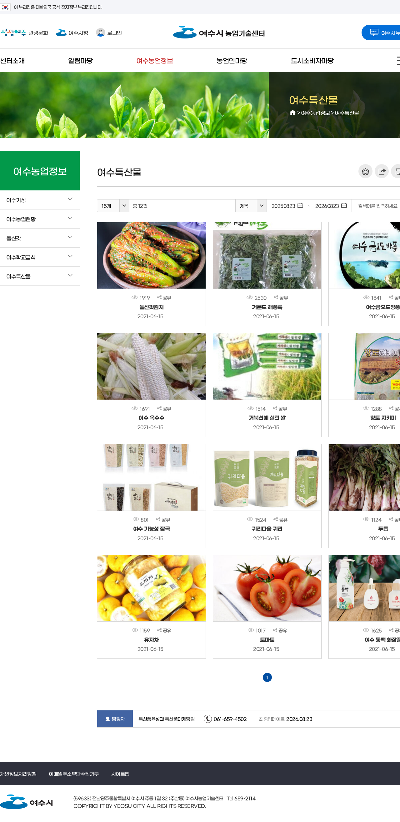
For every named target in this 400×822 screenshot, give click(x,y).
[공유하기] (382, 171)
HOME (293, 112)
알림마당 (80, 60)
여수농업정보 (154, 60)
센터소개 (12, 60)
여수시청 (78, 32)
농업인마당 (232, 60)
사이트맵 (120, 773)
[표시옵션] (365, 171)
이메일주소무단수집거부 (74, 773)
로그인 (114, 32)
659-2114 (244, 798)
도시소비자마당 (312, 60)
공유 (167, 297)
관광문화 (24, 32)
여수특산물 (347, 112)
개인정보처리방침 (18, 773)
